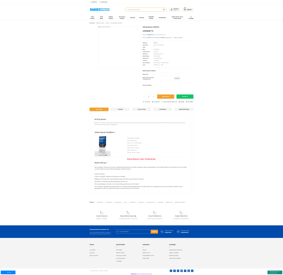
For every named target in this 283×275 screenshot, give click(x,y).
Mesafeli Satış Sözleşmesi (175, 250)
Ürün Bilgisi (99, 109)
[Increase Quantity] (153, 97)
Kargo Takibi (146, 258)
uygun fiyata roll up (150, 202)
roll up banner (100, 202)
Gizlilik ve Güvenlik (174, 252)
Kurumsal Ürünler (120, 258)
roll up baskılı (160, 202)
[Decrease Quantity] (144, 97)
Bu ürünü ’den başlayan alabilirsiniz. (163, 37)
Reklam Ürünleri (120, 252)
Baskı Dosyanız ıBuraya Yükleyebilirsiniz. (148, 78)
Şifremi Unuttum (94, 255)
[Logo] (100, 9)
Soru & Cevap (141, 109)
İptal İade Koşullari (173, 255)
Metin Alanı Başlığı (147, 85)
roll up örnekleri (118, 202)
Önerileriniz (162, 109)
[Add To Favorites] (137, 29)
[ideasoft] (134, 274)
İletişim (144, 250)
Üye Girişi (92, 252)
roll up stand (141, 202)
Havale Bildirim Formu (148, 255)
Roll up (155, 42)
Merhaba (9, 272)
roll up (125, 202)
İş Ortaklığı (119, 261)
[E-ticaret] (141, 274)
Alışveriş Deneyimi (184, 109)
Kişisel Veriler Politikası (175, 258)
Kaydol (154, 231)
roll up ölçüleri (109, 202)
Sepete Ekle (165, 96)
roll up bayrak (132, 202)
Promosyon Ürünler (121, 255)
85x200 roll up (169, 202)
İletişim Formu (146, 252)
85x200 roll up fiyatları (180, 202)
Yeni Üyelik (92, 250)
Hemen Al (185, 96)
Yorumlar (120, 109)
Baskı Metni (145, 74)
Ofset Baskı (119, 250)
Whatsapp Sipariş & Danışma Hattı (274, 272)
